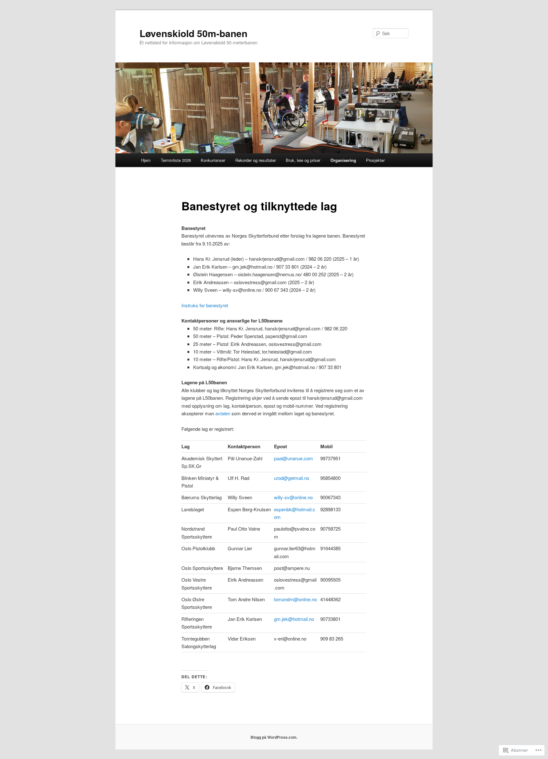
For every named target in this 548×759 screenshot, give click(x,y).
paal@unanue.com (293, 458)
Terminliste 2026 (176, 160)
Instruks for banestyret (204, 305)
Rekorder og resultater (255, 160)
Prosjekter (375, 160)
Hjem (146, 160)
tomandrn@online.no (295, 599)
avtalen (222, 413)
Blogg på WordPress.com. (274, 737)
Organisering (343, 160)
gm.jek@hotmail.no (294, 618)
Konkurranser (213, 160)
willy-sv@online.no (293, 497)
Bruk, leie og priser (303, 160)
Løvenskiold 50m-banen (193, 33)
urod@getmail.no (291, 478)
